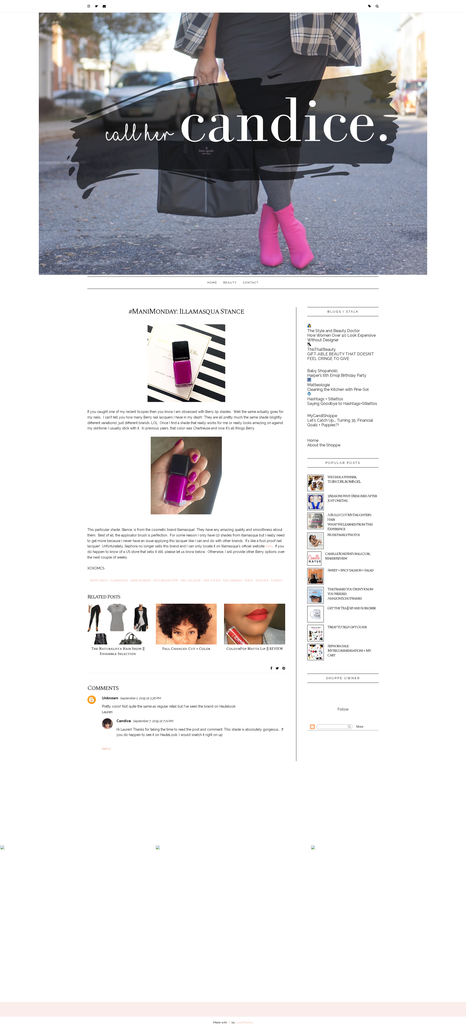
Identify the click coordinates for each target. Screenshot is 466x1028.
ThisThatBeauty (321, 349)
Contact (251, 282)
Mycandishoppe (166, 580)
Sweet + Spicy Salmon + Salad (350, 570)
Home (212, 282)
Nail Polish (212, 580)
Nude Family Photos (343, 535)
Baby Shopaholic (322, 370)
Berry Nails (99, 580)
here (269, 546)
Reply (106, 749)
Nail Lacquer (191, 580)
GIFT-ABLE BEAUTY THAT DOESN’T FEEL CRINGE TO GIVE (340, 356)
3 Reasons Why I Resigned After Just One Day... (352, 498)
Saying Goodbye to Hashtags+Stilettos (342, 403)
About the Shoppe (323, 445)
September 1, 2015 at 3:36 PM (140, 698)
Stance (276, 580)
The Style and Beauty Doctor (333, 330)
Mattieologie (318, 385)
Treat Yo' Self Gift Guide (347, 627)
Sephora (262, 580)
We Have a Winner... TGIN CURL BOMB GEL (344, 479)
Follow (343, 709)
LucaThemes (244, 1022)
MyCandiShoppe (322, 415)
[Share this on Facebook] (271, 668)
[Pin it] (283, 668)
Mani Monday (141, 580)
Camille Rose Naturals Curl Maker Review (347, 556)
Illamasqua (119, 580)
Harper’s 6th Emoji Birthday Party (336, 375)
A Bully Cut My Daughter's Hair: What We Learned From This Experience (350, 522)
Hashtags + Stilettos (325, 399)
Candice (123, 721)
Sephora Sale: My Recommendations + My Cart (349, 650)
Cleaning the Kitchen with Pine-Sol (338, 389)
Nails (249, 580)
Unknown (110, 698)
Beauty (230, 282)
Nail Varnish (232, 580)
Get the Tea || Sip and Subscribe (351, 608)
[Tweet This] (277, 668)
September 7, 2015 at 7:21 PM (153, 721)
